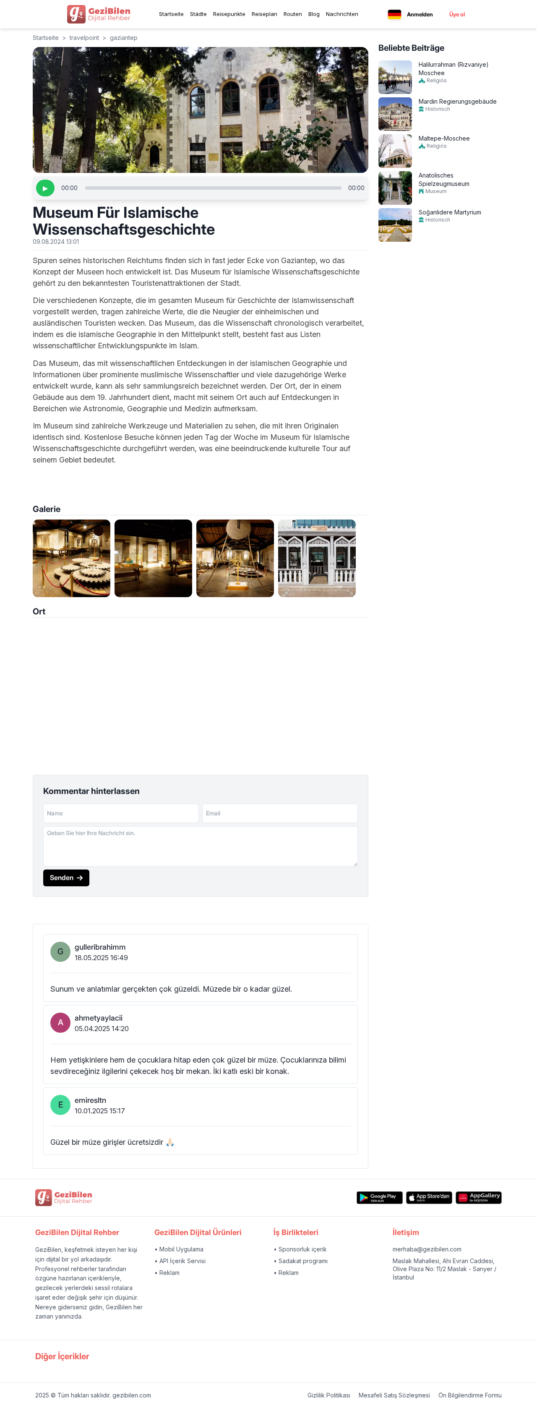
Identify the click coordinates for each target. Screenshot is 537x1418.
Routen (293, 13)
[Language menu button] (394, 14)
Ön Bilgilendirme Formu (470, 1395)
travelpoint (84, 37)
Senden (61, 877)
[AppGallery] (479, 1197)
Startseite (171, 13)
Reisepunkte (229, 13)
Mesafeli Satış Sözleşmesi (394, 1395)
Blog (314, 13)
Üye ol (457, 14)
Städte (198, 13)
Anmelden (420, 14)
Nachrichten (342, 13)
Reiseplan (264, 13)
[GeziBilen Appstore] (429, 1197)
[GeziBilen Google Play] (380, 1197)
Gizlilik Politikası (329, 1395)
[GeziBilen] (98, 14)
